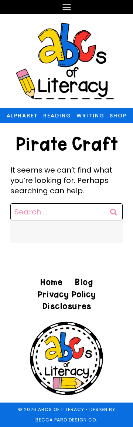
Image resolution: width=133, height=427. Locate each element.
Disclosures (66, 306)
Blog (84, 282)
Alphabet (22, 115)
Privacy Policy (66, 294)
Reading (57, 115)
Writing (90, 115)
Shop (118, 115)
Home (51, 282)
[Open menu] (66, 7)
